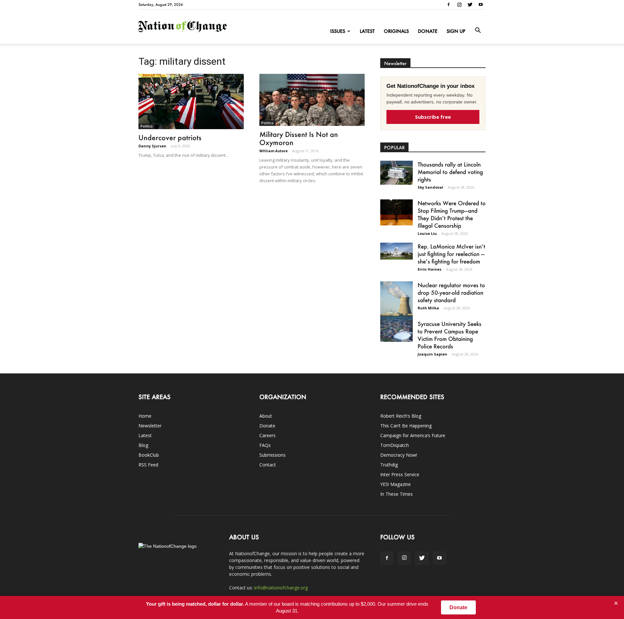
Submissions (272, 455)
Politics (146, 126)
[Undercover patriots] (191, 101)
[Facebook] (448, 4)
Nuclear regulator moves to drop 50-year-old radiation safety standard (451, 292)
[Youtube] (481, 4)
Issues (337, 31)
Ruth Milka (428, 307)
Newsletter (150, 426)
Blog (143, 445)
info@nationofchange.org (281, 588)
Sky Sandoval (430, 187)
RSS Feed (148, 465)
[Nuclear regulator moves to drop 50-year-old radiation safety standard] (396, 301)
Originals (396, 31)
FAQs (265, 445)
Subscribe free (433, 117)
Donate (427, 31)
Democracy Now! (398, 455)
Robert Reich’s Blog (400, 416)
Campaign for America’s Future (412, 435)
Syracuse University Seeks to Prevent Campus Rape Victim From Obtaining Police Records (449, 335)
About (265, 416)
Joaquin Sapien (432, 354)
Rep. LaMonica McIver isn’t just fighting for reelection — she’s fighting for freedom (451, 254)
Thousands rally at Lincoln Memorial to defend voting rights (450, 172)
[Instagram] (459, 4)
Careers (267, 435)
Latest (367, 31)
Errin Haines (429, 269)
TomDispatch (394, 445)
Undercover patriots (170, 137)
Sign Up (456, 31)
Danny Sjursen (152, 145)
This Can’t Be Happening (406, 426)
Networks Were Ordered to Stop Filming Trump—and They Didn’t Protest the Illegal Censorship (452, 214)
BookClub (148, 455)
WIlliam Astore (273, 150)
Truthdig (389, 465)
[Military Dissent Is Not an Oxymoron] (312, 100)
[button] (478, 30)
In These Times (396, 494)
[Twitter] (470, 4)
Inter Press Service (399, 474)
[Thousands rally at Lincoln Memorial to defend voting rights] (396, 173)
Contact (267, 465)
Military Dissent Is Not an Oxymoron (298, 138)
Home (144, 416)
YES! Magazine (395, 484)
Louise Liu (427, 233)
